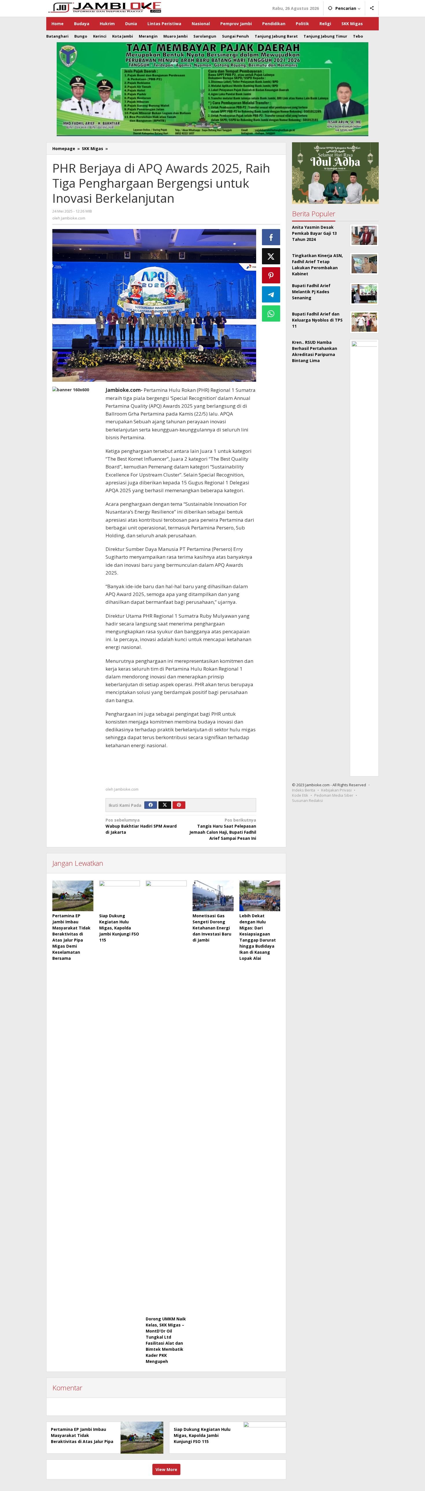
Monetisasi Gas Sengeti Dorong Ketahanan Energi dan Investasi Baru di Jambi (212, 928)
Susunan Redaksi (307, 800)
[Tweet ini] (271, 256)
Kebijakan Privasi (336, 790)
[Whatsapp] (271, 313)
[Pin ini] (271, 275)
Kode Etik (300, 795)
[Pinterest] (179, 805)
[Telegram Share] (271, 294)
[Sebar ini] (271, 237)
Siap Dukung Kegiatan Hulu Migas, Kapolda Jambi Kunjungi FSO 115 (119, 928)
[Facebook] (150, 805)
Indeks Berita (303, 790)
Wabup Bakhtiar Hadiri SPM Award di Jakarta (141, 826)
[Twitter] (164, 805)
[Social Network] (372, 8)
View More (166, 1469)
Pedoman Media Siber (333, 795)
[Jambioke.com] (104, 7)
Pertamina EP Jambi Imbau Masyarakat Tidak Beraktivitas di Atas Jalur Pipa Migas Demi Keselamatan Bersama (82, 1441)
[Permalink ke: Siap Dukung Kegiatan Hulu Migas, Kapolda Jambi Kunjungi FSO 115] (119, 896)
